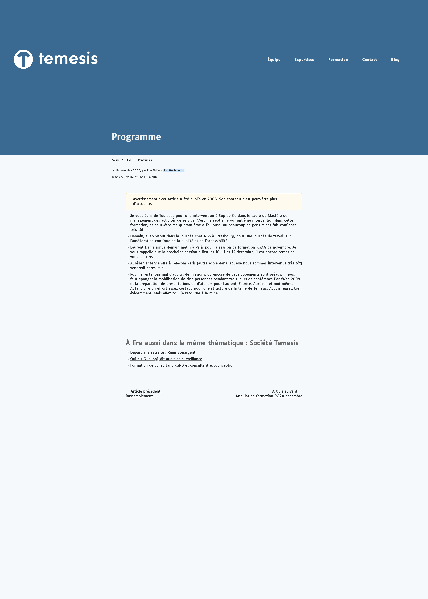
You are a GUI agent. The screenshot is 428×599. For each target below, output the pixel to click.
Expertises (304, 60)
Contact (369, 60)
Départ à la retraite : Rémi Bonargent (162, 352)
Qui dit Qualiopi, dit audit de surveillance (166, 359)
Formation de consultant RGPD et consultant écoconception (182, 365)
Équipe (273, 60)
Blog (395, 60)
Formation (338, 60)
